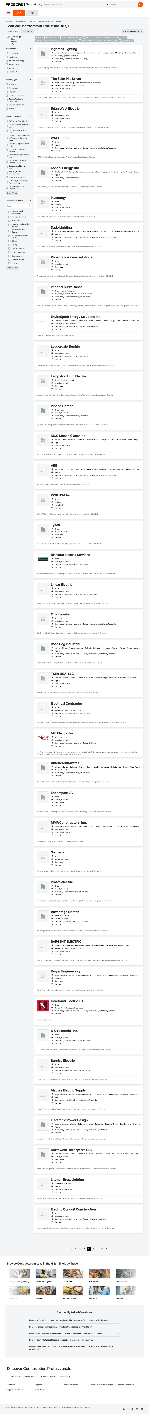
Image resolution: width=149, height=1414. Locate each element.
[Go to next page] (106, 1249)
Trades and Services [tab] (48, 1376)
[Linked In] (124, 1409)
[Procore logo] (14, 4)
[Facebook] (128, 1409)
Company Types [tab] (15, 1376)
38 (102, 1249)
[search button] (140, 4)
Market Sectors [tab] (30, 1376)
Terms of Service (54, 1408)
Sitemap (88, 1408)
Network (31, 4)
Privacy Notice (42, 1408)
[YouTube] (142, 1409)
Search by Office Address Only (14, 40)
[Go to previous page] (71, 1249)
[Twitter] (132, 1409)
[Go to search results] (29, 206)
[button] (6, 53)
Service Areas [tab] (65, 1376)
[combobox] (123, 5)
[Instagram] (137, 1409)
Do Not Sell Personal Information (72, 1408)
